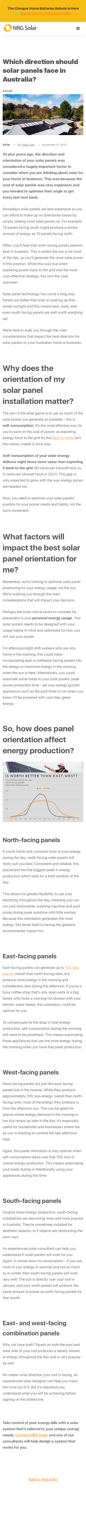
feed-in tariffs (63, 438)
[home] (19, 27)
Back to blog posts (43, 1479)
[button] (78, 28)
